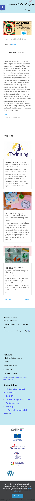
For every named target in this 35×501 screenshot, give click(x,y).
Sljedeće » (28, 299)
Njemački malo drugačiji (14, 213)
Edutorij (9, 407)
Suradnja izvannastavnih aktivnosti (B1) (14, 268)
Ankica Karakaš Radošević (15, 164)
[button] (2, 7)
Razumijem (17, 496)
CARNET (10, 396)
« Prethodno (7, 299)
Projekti (14, 44)
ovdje (28, 331)
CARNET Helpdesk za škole (18, 399)
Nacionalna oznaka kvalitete (15, 162)
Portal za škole (12, 403)
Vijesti (17, 166)
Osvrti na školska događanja (19, 218)
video (5, 114)
